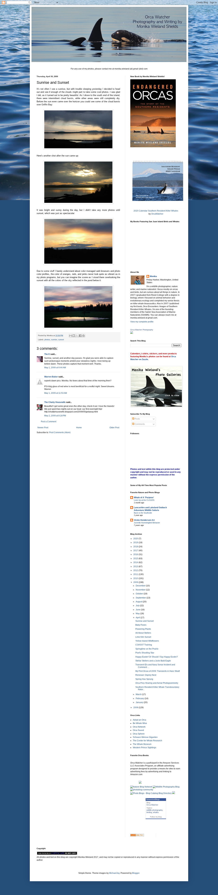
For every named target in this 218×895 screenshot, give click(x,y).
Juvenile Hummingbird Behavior (147, 523)
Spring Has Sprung (144, 679)
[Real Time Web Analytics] (137, 836)
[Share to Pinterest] (83, 335)
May (138, 613)
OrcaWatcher (157, 214)
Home (79, 427)
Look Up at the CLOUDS (144, 500)
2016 (136, 554)
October (140, 593)
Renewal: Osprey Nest (145, 675)
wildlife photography (154, 810)
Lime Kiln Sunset (143, 637)
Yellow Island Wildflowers (147, 641)
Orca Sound (138, 730)
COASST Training (143, 645)
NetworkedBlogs (153, 799)
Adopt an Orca (139, 720)
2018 (136, 546)
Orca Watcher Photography (141, 330)
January (140, 702)
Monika (153, 276)
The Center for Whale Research (147, 740)
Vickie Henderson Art (144, 520)
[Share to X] (77, 335)
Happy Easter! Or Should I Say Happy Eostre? (156, 657)
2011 (136, 574)
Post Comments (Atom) (60, 432)
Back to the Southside (143, 513)
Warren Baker (51, 377)
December (141, 585)
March (139, 694)
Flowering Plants (143, 629)
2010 (136, 578)
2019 (136, 542)
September (141, 598)
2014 (136, 562)
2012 (136, 570)
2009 (136, 582)
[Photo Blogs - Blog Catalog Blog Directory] (151, 793)
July (138, 605)
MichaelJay (114, 873)
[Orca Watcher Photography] (131, 333)
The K (47, 354)
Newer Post (42, 427)
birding (149, 812)
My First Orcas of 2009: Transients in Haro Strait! (157, 671)
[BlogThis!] (73, 335)
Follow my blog (156, 817)
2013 (136, 566)
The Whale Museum (142, 744)
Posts (137, 419)
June (138, 609)
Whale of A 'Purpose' (144, 497)
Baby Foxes (140, 625)
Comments (139, 424)
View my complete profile (141, 322)
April (138, 617)
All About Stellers (143, 633)
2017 (136, 550)
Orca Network (139, 727)
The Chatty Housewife (55, 402)
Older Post (114, 427)
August (139, 601)
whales (156, 812)
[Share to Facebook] (80, 335)
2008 (136, 707)
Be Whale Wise (140, 723)
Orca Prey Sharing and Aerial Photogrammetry (156, 683)
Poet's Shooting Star (144, 653)
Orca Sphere (139, 734)
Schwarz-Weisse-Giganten (145, 737)
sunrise (54, 340)
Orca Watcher (152, 805)
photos (47, 340)
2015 (136, 558)
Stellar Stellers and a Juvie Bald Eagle (153, 661)
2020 (136, 538)
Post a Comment (48, 421)
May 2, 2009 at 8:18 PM (55, 415)
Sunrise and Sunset (144, 621)
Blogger (135, 873)
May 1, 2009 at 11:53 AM (55, 393)
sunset (61, 340)
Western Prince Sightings (144, 747)
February (140, 698)
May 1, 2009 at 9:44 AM (55, 367)
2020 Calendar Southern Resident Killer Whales (156, 211)
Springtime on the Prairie (146, 649)
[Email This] (70, 335)
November (141, 590)
